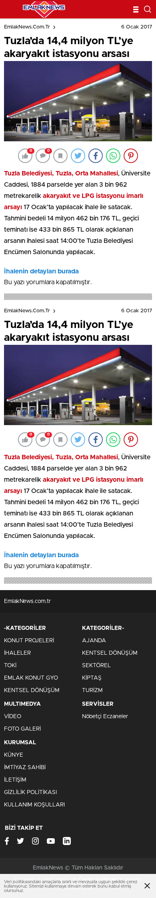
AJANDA (94, 640)
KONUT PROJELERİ (29, 640)
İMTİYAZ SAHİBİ (25, 767)
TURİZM (92, 690)
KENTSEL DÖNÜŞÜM (32, 690)
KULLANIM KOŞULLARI (34, 805)
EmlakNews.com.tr (27, 27)
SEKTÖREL (96, 665)
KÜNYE (13, 755)
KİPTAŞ (92, 678)
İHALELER (17, 653)
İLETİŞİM (15, 780)
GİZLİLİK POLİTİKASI (30, 792)
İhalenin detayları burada (41, 271)
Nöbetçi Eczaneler (105, 716)
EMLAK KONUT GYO (31, 678)
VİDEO (12, 716)
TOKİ (10, 665)
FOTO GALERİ (22, 729)
